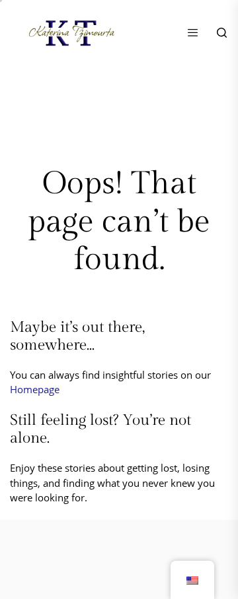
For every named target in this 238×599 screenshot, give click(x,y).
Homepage (35, 389)
